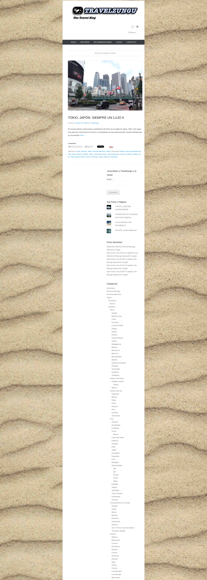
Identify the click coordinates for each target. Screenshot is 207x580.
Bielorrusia (116, 540)
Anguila (115, 506)
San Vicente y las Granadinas (123, 528)
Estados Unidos (118, 381)
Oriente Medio (117, 465)
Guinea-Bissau (117, 338)
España (115, 549)
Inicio (73, 42)
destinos (79, 154)
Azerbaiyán (116, 425)
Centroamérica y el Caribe (120, 503)
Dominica (115, 518)
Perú (113, 409)
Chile (114, 403)
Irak (114, 469)
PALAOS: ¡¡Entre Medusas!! (126, 230)
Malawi (114, 347)
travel (87, 157)
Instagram (137, 27)
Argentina (115, 394)
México (114, 388)
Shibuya (130, 154)
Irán (114, 472)
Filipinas (115, 441)
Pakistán (115, 484)
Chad (114, 319)
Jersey (114, 565)
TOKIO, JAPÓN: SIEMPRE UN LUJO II (96, 117)
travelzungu (94, 157)
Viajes (119, 42)
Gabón (114, 332)
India (113, 447)
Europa (113, 534)
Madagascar (116, 344)
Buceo (112, 304)
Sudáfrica (115, 372)
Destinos (84, 42)
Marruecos (116, 350)
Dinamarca (116, 546)
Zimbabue (115, 375)
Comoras (115, 322)
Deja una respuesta (111, 157)
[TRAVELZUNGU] (103, 13)
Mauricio (115, 353)
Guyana (115, 406)
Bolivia (114, 397)
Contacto (131, 42)
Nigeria (114, 360)
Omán (115, 478)
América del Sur (116, 391)
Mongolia (115, 462)
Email (109, 179)
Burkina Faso (117, 316)
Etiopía (114, 329)
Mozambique (117, 357)
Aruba (114, 509)
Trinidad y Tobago (118, 531)
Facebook (132, 27)
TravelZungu (94, 123)
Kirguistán (115, 456)
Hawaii (116, 385)
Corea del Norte (118, 437)
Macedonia (116, 577)
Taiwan (114, 487)
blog (73, 154)
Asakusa (122, 151)
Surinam (115, 412)
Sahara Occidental (119, 363)
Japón (90, 151)
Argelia (114, 313)
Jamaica (115, 525)
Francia (114, 553)
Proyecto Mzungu (113, 291)
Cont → (82, 135)
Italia (113, 562)
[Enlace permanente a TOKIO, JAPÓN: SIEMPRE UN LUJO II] (105, 85)
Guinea (114, 335)
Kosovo (114, 568)
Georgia (115, 444)
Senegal (115, 366)
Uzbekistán (116, 497)
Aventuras (112, 301)
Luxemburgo (116, 574)
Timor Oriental (117, 493)
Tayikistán (115, 490)
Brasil (114, 400)
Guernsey (115, 556)
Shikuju (135, 154)
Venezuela (116, 416)
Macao (115, 434)
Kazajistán (116, 453)
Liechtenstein (117, 571)
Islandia (115, 559)
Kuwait (115, 475)
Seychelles (116, 369)
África (112, 310)
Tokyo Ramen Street (78, 157)
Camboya (115, 428)
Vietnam (115, 500)
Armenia (115, 422)
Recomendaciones (103, 42)
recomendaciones (113, 154)
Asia (78, 151)
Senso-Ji (123, 154)
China (114, 431)
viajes (101, 157)
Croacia (115, 543)
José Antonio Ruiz (100, 154)
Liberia (114, 341)
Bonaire (115, 515)
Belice (114, 512)
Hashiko (85, 154)
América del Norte (117, 378)
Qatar (115, 481)
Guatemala (116, 521)
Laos (113, 459)
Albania (115, 537)
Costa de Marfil (117, 325)
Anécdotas (111, 288)
